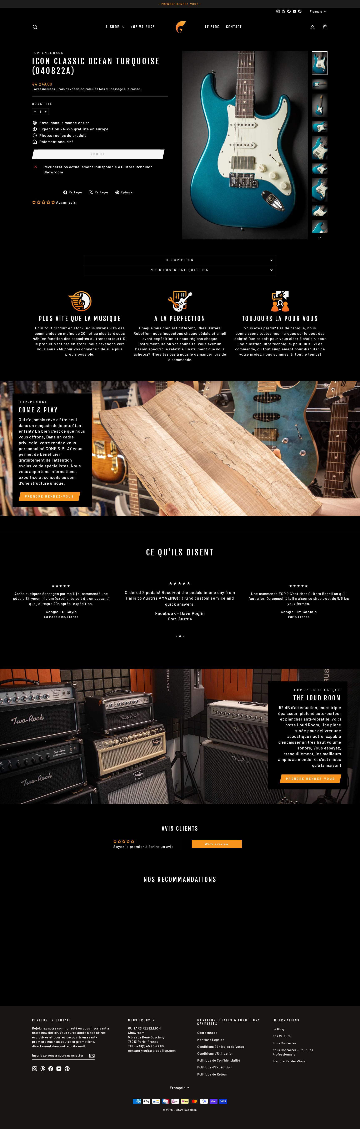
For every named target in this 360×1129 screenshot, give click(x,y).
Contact (234, 27)
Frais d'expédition (70, 89)
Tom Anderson (48, 53)
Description (180, 260)
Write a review (217, 844)
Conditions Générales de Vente (220, 1046)
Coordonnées (207, 1032)
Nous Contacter (284, 1043)
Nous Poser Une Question (180, 270)
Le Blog (212, 27)
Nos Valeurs (142, 27)
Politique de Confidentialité (218, 1060)
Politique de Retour (212, 1074)
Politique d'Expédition (214, 1067)
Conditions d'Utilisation (215, 1053)
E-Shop (113, 27)
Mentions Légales (210, 1040)
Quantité (42, 104)
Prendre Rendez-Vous (49, 496)
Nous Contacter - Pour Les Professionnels (292, 1052)
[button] (43, 202)
